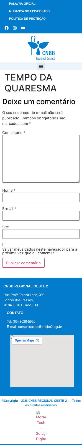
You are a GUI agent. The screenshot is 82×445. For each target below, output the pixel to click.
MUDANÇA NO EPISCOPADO (29, 11)
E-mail (9, 208)
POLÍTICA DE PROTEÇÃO (27, 18)
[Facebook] (7, 28)
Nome (8, 190)
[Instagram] (15, 28)
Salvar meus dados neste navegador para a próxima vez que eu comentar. (39, 251)
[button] (41, 66)
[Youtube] (23, 28)
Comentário (14, 132)
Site (5, 227)
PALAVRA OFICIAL (22, 3)
